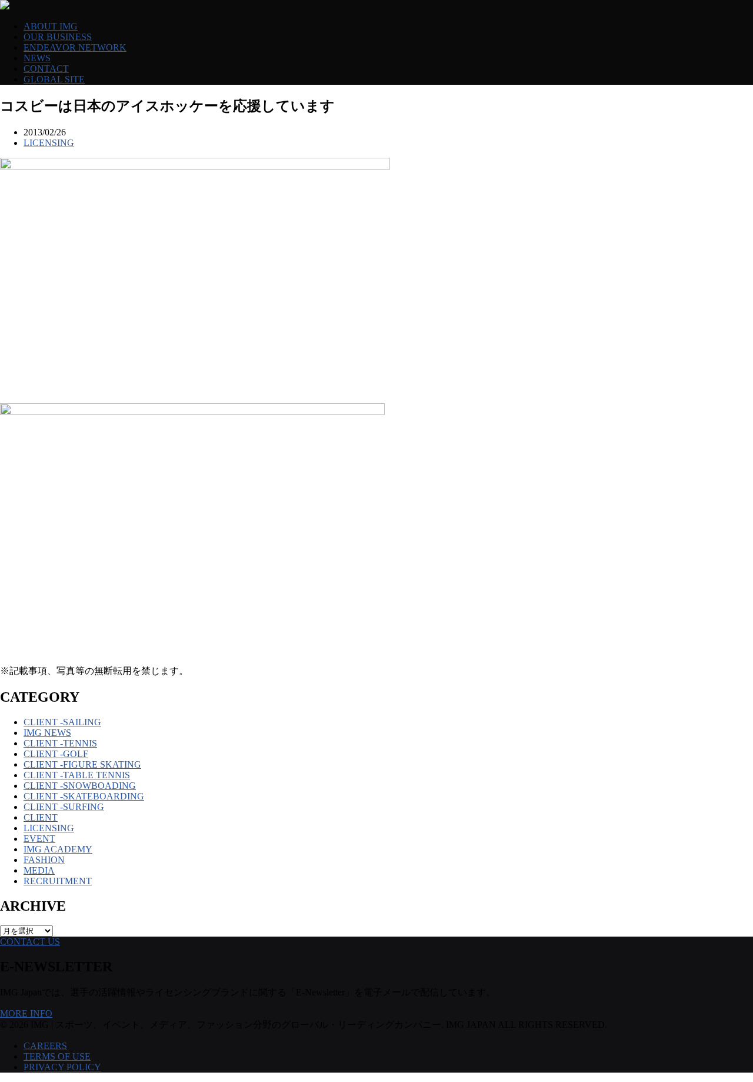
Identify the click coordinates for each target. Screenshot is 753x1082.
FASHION (44, 860)
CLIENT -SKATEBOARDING (84, 796)
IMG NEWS (47, 733)
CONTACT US (30, 942)
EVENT (39, 839)
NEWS (37, 58)
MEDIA (39, 870)
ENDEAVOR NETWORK (75, 47)
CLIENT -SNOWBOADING (80, 786)
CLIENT (41, 817)
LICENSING (49, 143)
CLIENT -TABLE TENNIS (77, 775)
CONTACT (46, 69)
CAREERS (45, 1046)
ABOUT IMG (51, 26)
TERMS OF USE (57, 1056)
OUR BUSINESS (58, 37)
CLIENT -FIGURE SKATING (82, 764)
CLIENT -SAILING (62, 722)
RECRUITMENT (58, 881)
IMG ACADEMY (58, 849)
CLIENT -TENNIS (60, 743)
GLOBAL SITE (54, 79)
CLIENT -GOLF (56, 754)
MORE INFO (26, 1013)
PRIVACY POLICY (62, 1067)
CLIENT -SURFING (64, 807)
